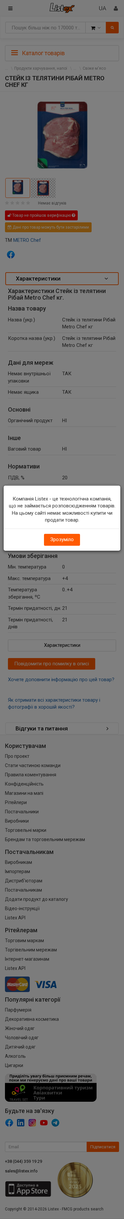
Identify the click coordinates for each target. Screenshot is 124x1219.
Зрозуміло (62, 539)
